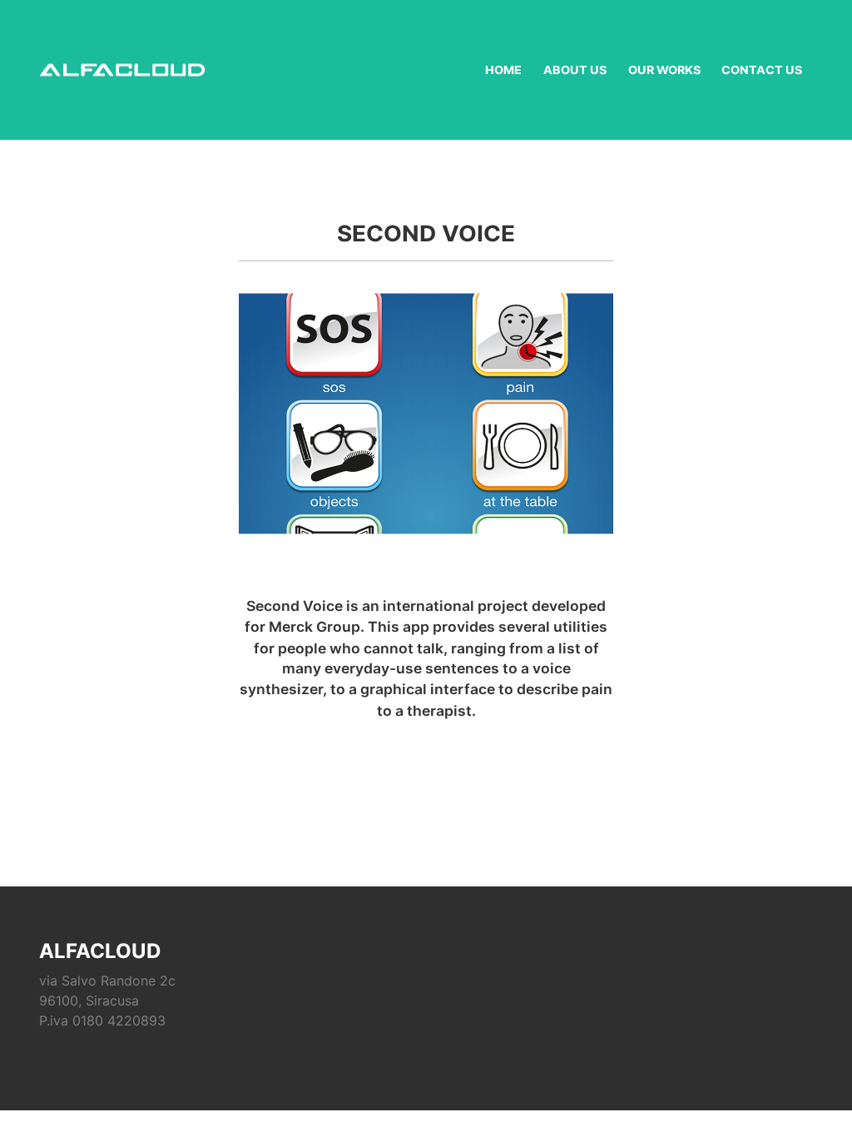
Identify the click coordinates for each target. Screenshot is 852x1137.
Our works (664, 70)
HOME (503, 70)
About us (575, 70)
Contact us (761, 70)
